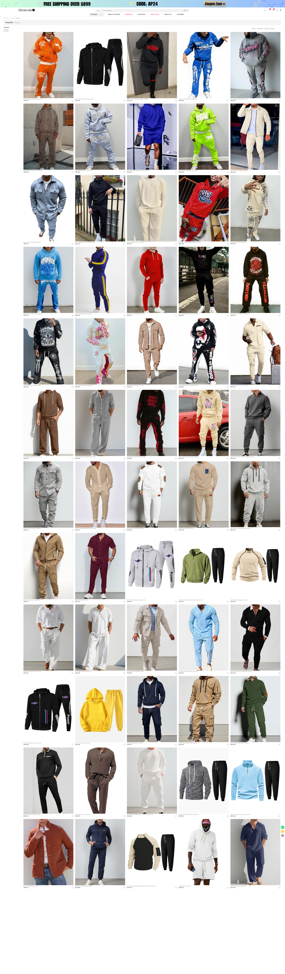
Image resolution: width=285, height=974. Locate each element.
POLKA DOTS (141, 14)
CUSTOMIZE (180, 14)
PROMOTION (128, 14)
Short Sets (6, 31)
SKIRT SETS (168, 14)
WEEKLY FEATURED (114, 14)
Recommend (271, 28)
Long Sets (6, 29)
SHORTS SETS (155, 14)
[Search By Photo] (184, 10)
